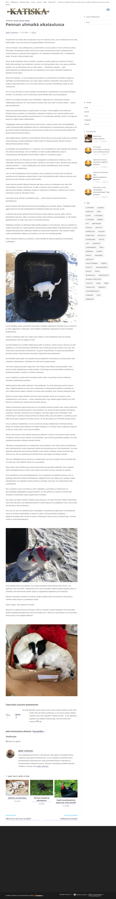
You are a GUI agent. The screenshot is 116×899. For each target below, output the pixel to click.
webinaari (90, 299)
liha (87, 243)
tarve (98, 283)
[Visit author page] (10, 754)
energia (100, 220)
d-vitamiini (98, 216)
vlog (98, 295)
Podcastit (87, 120)
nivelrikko (99, 255)
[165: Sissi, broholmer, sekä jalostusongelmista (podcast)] (88, 177)
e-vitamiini (90, 220)
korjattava (90, 235)
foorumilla (38, 731)
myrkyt (99, 251)
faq (87, 224)
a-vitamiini (90, 208)
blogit (16, 20)
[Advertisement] (97, 63)
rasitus (89, 271)
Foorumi (51, 2)
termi (106, 283)
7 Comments (105, 182)
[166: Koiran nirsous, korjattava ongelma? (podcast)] (88, 163)
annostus (90, 212)
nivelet (88, 255)
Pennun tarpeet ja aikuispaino (41, 799)
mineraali (89, 251)
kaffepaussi (90, 231)
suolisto (89, 283)
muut (86, 116)
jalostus (98, 228)
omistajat (90, 259)
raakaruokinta (102, 267)
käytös (21, 20)
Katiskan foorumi (65, 894)
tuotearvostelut (92, 291)
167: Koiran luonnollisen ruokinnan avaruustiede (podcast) (101, 149)
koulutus (101, 235)
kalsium (101, 231)
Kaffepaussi (14, 2)
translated (90, 287)
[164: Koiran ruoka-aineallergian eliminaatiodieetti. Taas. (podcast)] (88, 192)
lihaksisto (96, 243)
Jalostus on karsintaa (17, 798)
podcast (89, 267)
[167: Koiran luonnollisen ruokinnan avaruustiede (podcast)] (88, 150)
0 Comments (104, 154)
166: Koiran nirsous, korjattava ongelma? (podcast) (100, 162)
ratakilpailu (90, 275)
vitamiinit (89, 295)
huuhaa (89, 228)
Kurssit (39, 2)
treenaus (102, 287)
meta (102, 247)
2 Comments (103, 141)
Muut (45, 2)
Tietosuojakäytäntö (95, 896)
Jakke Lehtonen (12, 32)
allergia (100, 208)
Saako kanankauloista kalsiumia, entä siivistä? (66, 801)
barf (99, 212)
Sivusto (33, 2)
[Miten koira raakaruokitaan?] (88, 138)
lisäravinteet (91, 247)
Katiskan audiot (24, 2)
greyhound (96, 224)
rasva (97, 271)
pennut (27, 20)
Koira (7, 2)
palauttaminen (92, 263)
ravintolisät (104, 275)
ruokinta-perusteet (93, 279)
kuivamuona (90, 239)
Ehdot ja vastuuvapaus (96, 894)
